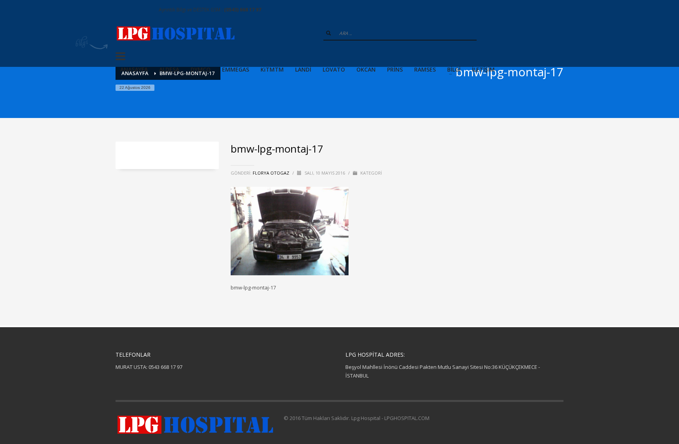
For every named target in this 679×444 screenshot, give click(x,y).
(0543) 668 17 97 (242, 9)
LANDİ (303, 69)
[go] (328, 33)
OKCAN (366, 69)
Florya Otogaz (271, 173)
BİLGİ (454, 69)
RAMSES (425, 69)
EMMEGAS (235, 69)
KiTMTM (272, 69)
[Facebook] (121, 10)
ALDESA (169, 69)
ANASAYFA (134, 69)
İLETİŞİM (483, 69)
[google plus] (133, 10)
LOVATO (334, 69)
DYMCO (201, 69)
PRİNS (395, 69)
